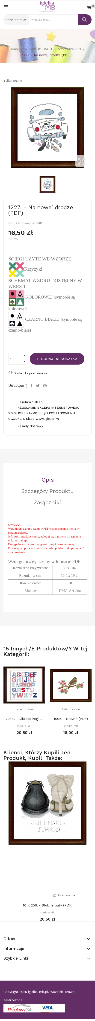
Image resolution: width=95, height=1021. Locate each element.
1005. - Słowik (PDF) (71, 719)
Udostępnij (32, 385)
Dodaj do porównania (30, 373)
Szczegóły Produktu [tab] (47, 491)
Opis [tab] (48, 480)
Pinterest (45, 385)
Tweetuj (38, 385)
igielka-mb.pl (38, 992)
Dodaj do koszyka (59, 358)
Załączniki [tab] (47, 503)
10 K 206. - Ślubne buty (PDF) (47, 905)
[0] (89, 6)
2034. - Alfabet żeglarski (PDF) (24, 719)
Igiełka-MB (24, 726)
